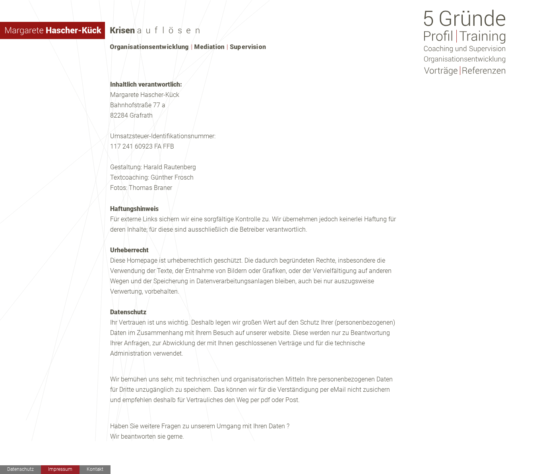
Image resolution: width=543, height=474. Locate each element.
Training (482, 36)
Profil (439, 36)
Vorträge (441, 71)
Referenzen (483, 71)
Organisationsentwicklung (464, 59)
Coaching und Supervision (464, 49)
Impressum (60, 469)
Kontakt (95, 469)
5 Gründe (464, 18)
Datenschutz (20, 469)
